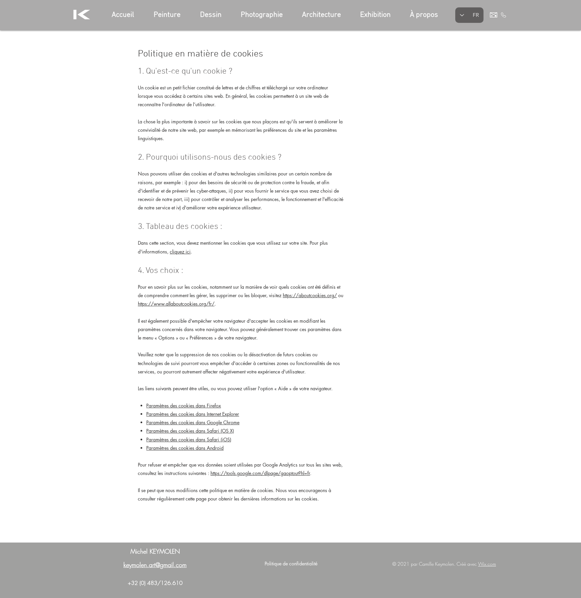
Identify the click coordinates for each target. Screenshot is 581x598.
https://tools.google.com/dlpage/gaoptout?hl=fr (260, 473)
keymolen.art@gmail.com (155, 565)
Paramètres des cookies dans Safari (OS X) (190, 431)
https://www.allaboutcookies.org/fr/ (176, 304)
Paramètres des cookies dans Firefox (183, 405)
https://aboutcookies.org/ (310, 295)
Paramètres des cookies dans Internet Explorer (192, 414)
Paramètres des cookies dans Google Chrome (192, 422)
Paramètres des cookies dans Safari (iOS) (188, 439)
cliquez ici (180, 251)
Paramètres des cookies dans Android (185, 448)
